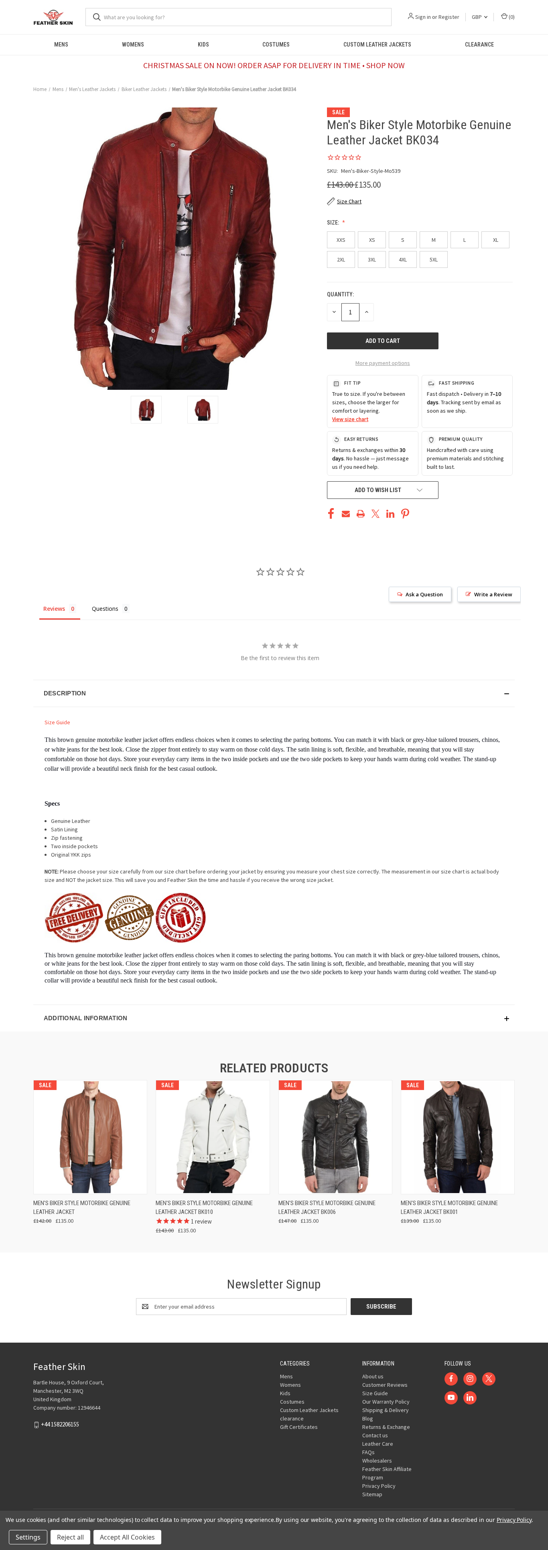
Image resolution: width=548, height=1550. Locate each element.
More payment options (382, 363)
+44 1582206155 (60, 1424)
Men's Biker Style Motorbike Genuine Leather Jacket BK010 (204, 1207)
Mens (61, 44)
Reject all (70, 1537)
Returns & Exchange (386, 1426)
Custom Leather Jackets (377, 44)
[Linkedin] (390, 513)
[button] (274, 693)
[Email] (346, 513)
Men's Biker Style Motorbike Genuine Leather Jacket (81, 1207)
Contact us (375, 1435)
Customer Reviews (385, 1384)
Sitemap (372, 1494)
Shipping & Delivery (385, 1410)
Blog (367, 1418)
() (511, 16)
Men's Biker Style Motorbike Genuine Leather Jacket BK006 (326, 1207)
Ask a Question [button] (424, 594)
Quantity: (340, 294)
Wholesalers (377, 1460)
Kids (203, 44)
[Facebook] (331, 513)
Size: (333, 222)
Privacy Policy (379, 1485)
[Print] (361, 513)
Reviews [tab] (54, 608)
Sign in (423, 16)
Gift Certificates (299, 1426)
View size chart (350, 419)
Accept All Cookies (127, 1537)
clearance (479, 44)
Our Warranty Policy (386, 1401)
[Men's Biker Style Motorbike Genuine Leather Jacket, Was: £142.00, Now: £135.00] (90, 1137)
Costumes (276, 44)
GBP (477, 16)
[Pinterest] (405, 513)
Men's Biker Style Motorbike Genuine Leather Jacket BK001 (449, 1207)
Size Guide (57, 722)
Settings (28, 1537)
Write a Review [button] (493, 594)
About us (373, 1376)
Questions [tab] (105, 608)
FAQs (368, 1452)
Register (448, 16)
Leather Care (377, 1443)
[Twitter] (375, 513)
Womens (133, 44)
